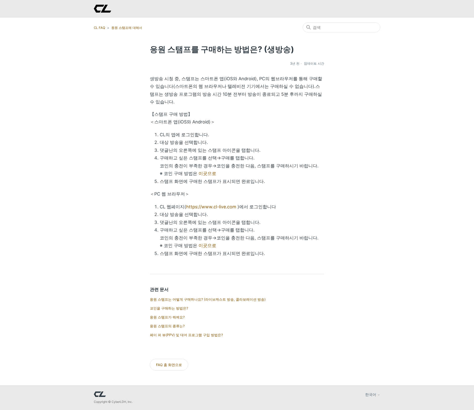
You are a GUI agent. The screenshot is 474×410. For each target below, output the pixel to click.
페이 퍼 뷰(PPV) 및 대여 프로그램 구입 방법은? (186, 335)
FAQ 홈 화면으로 (169, 365)
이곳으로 (207, 173)
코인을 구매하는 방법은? (169, 308)
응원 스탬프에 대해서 (126, 28)
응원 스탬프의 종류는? (167, 326)
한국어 (371, 394)
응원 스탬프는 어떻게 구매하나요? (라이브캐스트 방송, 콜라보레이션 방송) (208, 299)
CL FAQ (99, 28)
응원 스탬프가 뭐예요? (167, 317)
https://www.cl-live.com (211, 206)
